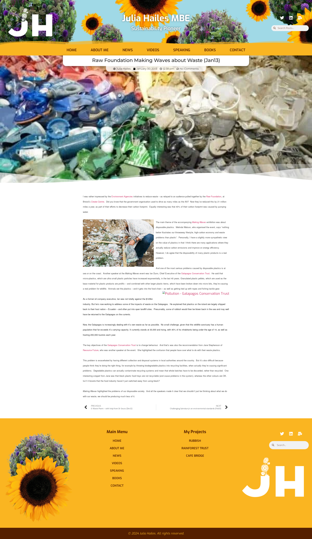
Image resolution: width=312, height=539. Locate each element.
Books (210, 50)
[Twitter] (282, 18)
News (128, 50)
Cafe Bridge (195, 456)
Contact (237, 50)
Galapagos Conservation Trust (195, 273)
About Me (100, 50)
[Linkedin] (291, 18)
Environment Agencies (122, 196)
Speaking (181, 50)
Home (72, 50)
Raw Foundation (213, 196)
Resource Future (90, 350)
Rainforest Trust (195, 448)
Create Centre (97, 201)
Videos (153, 50)
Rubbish (195, 441)
